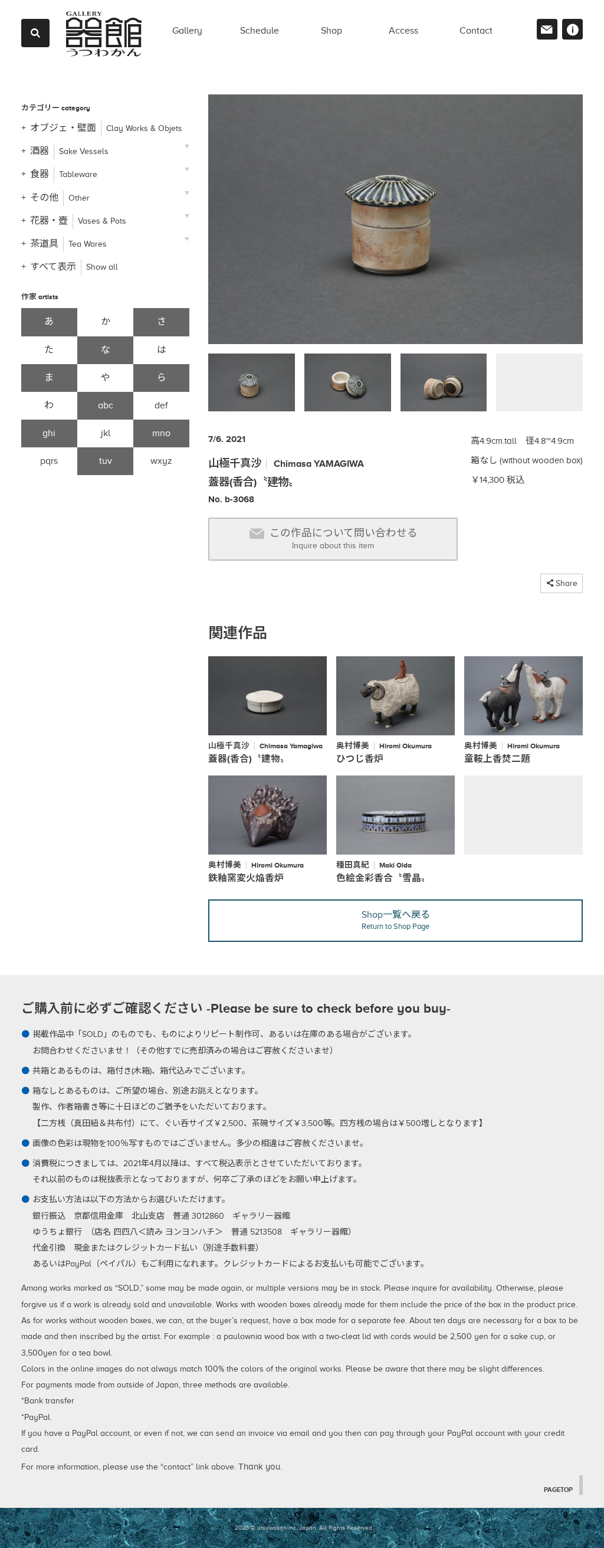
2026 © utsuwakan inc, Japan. (276, 1527)
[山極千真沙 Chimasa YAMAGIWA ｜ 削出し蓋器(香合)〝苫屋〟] (395, 224)
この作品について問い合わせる (344, 538)
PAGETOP (558, 1489)
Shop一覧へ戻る (396, 920)
